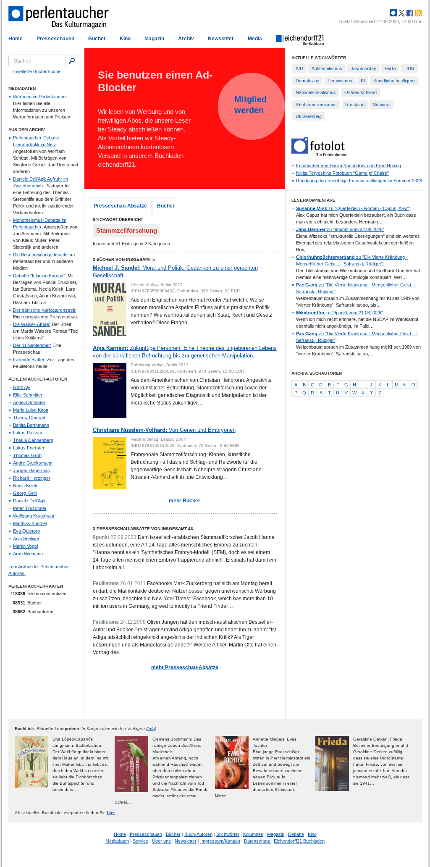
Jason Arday (363, 68)
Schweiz (381, 104)
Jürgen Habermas (31, 470)
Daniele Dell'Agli (29, 500)
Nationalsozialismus (316, 92)
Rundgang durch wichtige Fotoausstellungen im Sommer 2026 (359, 180)
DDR (409, 68)
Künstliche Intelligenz (394, 80)
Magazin (154, 39)
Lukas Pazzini (27, 432)
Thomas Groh (27, 455)
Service (140, 840)
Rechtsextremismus (316, 104)
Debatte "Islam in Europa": (39, 275)
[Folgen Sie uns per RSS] (417, 13)
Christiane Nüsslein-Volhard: (164, 430)
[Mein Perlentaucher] (393, 13)
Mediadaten (117, 840)
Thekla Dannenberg (33, 440)
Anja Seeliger (26, 538)
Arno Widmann (28, 553)
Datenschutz (257, 840)
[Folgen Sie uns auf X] (401, 13)
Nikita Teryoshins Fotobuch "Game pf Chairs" (342, 173)
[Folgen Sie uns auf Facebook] (409, 13)
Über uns (161, 840)
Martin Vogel (25, 546)
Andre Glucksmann (32, 462)
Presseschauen (55, 39)
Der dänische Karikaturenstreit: (44, 310)
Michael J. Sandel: (175, 271)
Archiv (186, 39)
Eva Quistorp (26, 530)
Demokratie (307, 80)
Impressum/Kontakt (220, 840)
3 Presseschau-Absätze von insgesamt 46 (143, 528)
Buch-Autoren (198, 834)
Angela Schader (29, 402)
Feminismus (340, 80)
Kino (125, 39)
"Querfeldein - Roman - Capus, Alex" (352, 208)
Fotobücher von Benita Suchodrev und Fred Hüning (348, 165)
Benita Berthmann (31, 425)
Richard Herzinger (31, 478)
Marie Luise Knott (30, 409)
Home (15, 39)
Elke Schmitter (27, 394)
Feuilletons (106, 583)
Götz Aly (21, 387)
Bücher (97, 39)
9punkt (101, 537)
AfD (299, 68)
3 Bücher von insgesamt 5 (124, 259)
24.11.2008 (133, 622)
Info (151, 728)
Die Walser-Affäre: (31, 324)
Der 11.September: (32, 345)
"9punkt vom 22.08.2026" (340, 229)
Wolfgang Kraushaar (34, 515)
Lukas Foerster (29, 447)
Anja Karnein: (185, 352)
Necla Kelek (25, 485)
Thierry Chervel (29, 417)
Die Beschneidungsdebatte (40, 254)
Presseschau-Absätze (120, 206)
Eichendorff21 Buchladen (299, 840)
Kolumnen (253, 834)
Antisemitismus (327, 68)
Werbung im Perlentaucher (40, 96)
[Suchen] (72, 61)
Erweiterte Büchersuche (35, 71)
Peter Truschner (30, 508)
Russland (354, 104)
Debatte (296, 834)
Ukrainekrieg (309, 116)
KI (363, 80)
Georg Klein (25, 493)
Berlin (390, 68)
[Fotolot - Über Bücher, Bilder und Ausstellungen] (319, 154)
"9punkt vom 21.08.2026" (339, 312)
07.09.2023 (123, 537)
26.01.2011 (133, 583)
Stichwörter (227, 834)
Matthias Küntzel (30, 523)
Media (255, 39)
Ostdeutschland (360, 92)
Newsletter (221, 39)
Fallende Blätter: (29, 359)
